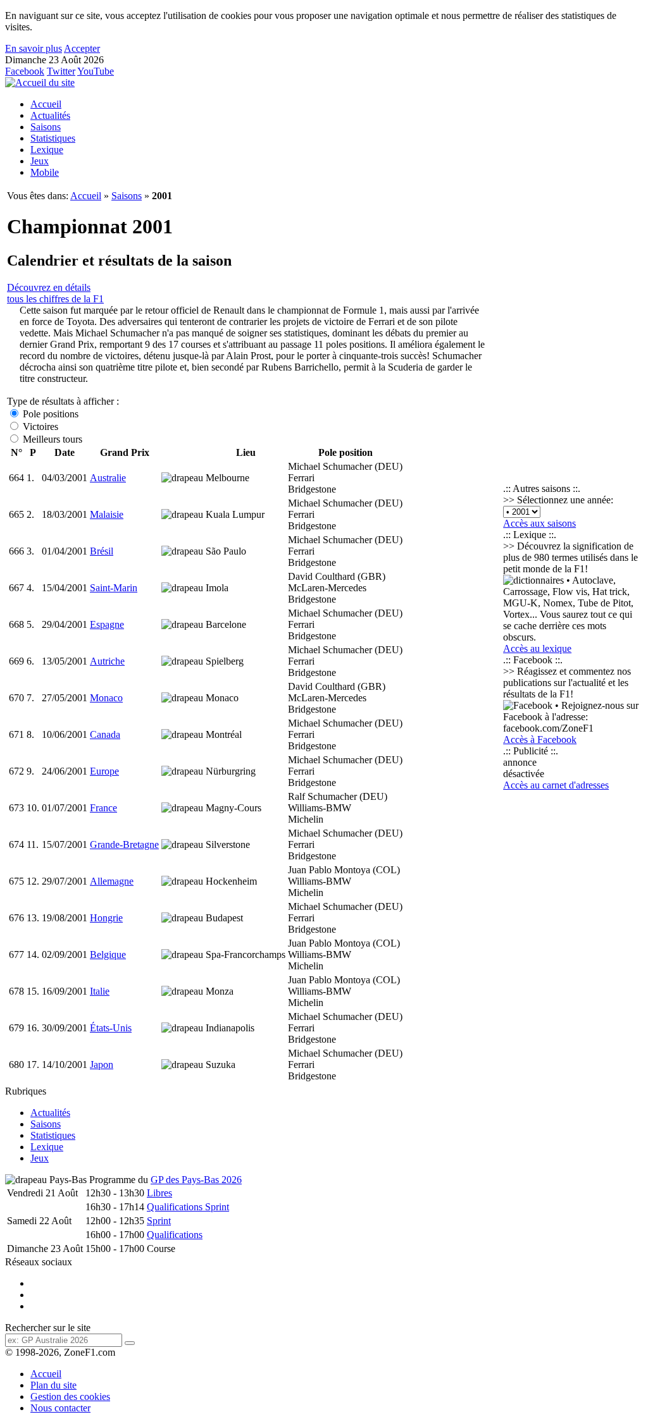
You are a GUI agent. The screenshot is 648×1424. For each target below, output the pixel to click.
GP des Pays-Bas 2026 (196, 1179)
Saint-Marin (113, 587)
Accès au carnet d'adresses (556, 785)
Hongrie (106, 917)
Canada (105, 734)
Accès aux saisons (539, 523)
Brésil (101, 551)
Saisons (45, 126)
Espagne (107, 624)
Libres (159, 1193)
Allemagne (112, 881)
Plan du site (53, 1385)
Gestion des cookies (70, 1396)
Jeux (39, 161)
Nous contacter (60, 1408)
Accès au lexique (537, 648)
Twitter (61, 71)
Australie (108, 477)
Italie (99, 991)
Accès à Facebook (539, 739)
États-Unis (111, 1027)
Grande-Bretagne (124, 844)
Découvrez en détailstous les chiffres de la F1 (55, 293)
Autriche (107, 661)
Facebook (24, 71)
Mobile (44, 172)
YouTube (95, 71)
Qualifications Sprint (188, 1206)
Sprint (159, 1220)
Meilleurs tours (51, 439)
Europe (104, 771)
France (103, 807)
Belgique (108, 954)
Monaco (106, 697)
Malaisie (106, 514)
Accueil (45, 104)
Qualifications (174, 1234)
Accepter (82, 48)
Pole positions (49, 413)
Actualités (50, 115)
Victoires (39, 426)
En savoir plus (33, 48)
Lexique (46, 149)
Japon (101, 1064)
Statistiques (52, 138)
